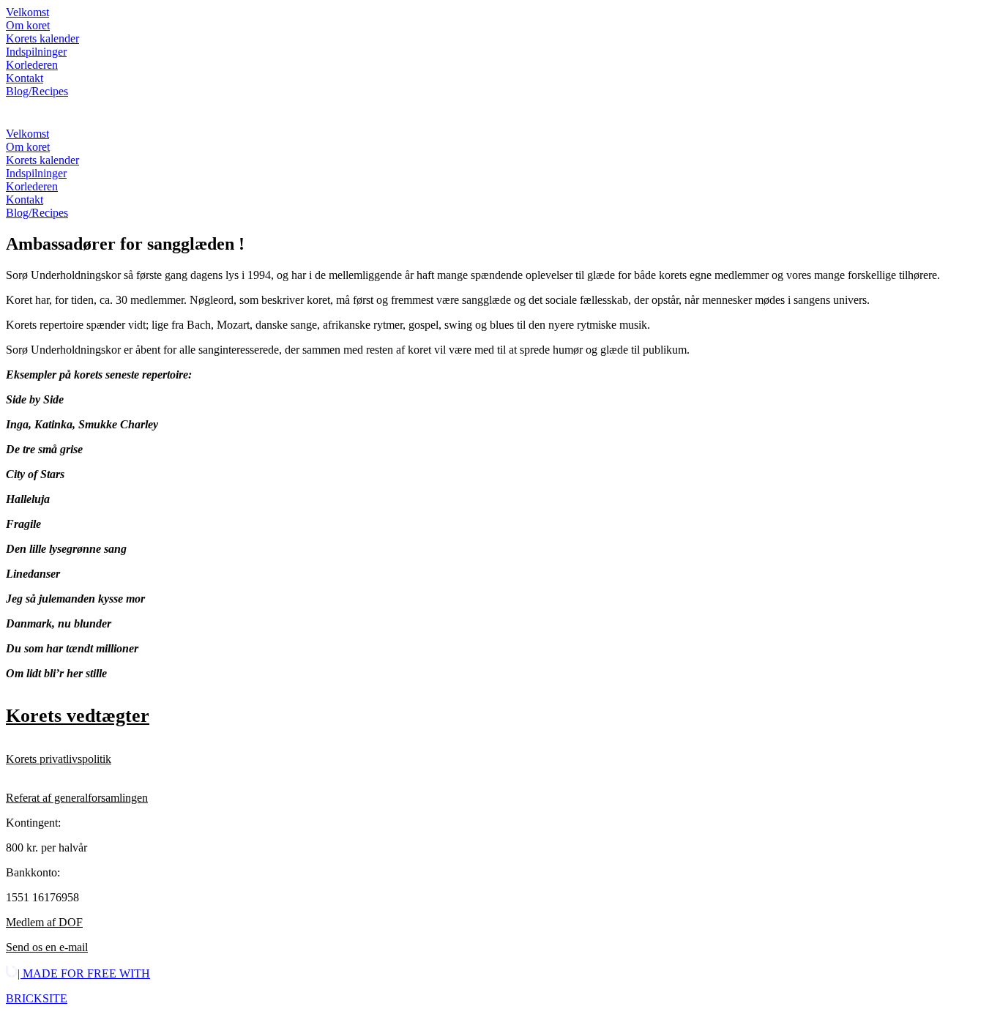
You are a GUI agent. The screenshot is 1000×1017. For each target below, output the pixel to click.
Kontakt (24, 78)
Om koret (28, 25)
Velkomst (27, 12)
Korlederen (32, 65)
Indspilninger (36, 51)
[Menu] (20, 112)
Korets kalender (42, 38)
